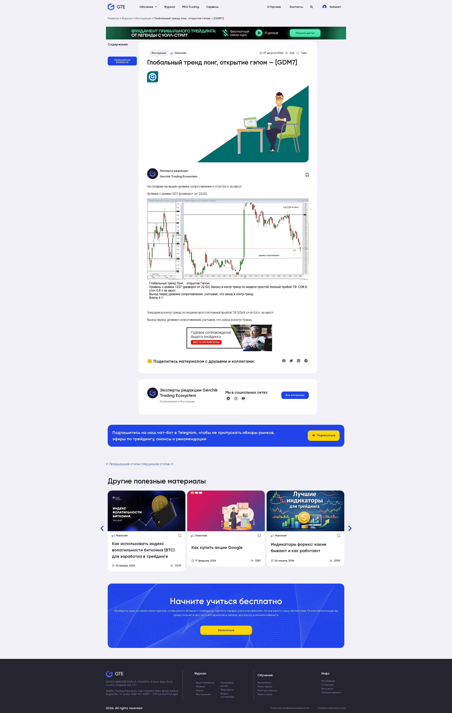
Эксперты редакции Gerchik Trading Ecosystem (189, 392)
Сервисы (212, 6)
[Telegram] (228, 398)
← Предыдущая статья (123, 464)
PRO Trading (190, 6)
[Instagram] (236, 398)
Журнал (169, 6)
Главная (113, 18)
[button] (311, 7)
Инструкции (143, 18)
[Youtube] (243, 398)
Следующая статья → (157, 464)
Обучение (146, 6)
